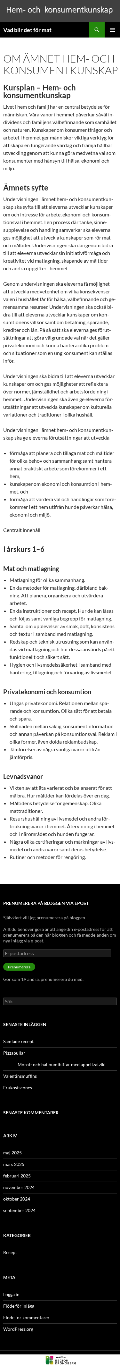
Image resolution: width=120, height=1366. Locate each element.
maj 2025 (12, 1152)
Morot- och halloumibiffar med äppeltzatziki (54, 1064)
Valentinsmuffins (20, 1076)
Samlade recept (18, 1041)
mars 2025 (13, 1164)
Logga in (11, 1294)
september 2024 (19, 1210)
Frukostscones (17, 1087)
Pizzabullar (14, 1053)
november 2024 (19, 1187)
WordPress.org (18, 1329)
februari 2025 (17, 1175)
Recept (10, 1252)
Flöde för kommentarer (26, 1317)
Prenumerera (19, 967)
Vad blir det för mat (27, 29)
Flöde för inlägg (18, 1306)
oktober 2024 (16, 1199)
